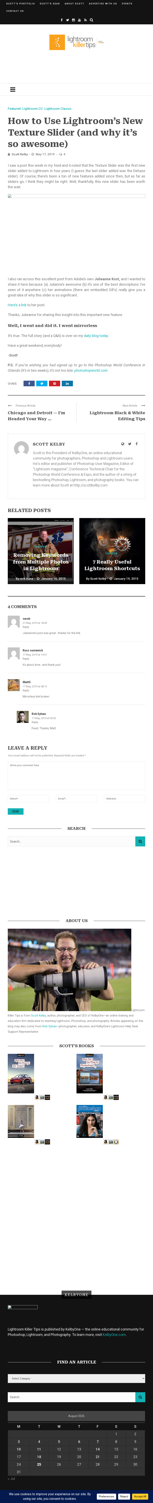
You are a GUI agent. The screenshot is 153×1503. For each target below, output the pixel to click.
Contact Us (15, 11)
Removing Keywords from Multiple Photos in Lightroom (41, 561)
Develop (111, 553)
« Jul (11, 1478)
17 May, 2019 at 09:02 (44, 718)
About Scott (74, 3)
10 (19, 1449)
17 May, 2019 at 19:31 (35, 654)
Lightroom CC (32, 109)
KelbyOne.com (114, 1335)
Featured (14, 109)
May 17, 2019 (45, 154)
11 (39, 1449)
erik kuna (26, 579)
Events (127, 3)
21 (98, 1457)
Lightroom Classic (58, 109)
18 (39, 1457)
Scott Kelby (20, 154)
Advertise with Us (103, 3)
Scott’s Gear (50, 3)
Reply (26, 626)
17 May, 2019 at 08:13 (35, 686)
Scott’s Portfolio (20, 3)
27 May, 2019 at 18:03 (35, 622)
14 (98, 1449)
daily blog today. (96, 336)
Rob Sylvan (39, 713)
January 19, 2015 (126, 579)
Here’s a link (17, 305)
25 (39, 1464)
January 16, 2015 (53, 579)
